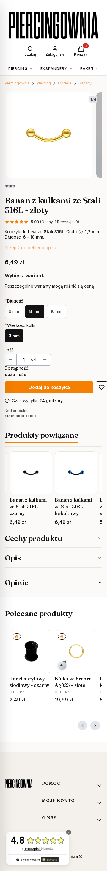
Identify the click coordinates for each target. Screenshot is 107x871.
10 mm (56, 311)
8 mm (34, 311)
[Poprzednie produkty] (82, 725)
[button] (54, 50)
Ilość (9, 349)
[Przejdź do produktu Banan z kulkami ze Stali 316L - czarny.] (31, 473)
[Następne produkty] (95, 725)
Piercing (44, 83)
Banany (85, 83)
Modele (65, 83)
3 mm (14, 335)
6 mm (14, 311)
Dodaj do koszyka (49, 387)
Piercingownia (17, 83)
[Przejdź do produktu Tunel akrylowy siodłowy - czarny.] (31, 651)
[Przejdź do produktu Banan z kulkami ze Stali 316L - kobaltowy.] (76, 473)
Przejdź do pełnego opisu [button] (30, 247)
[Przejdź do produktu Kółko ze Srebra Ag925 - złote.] (76, 651)
